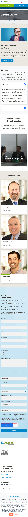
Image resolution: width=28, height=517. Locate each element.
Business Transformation (5, 23)
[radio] (14, 352)
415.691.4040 (4, 474)
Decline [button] (16, 514)
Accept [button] (11, 514)
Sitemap (20, 494)
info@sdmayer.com (6, 477)
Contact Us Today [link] (6, 60)
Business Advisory (12, 20)
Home (2, 20)
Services (6, 20)
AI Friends (17, 496)
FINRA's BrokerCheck (13, 494)
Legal (24, 494)
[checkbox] (14, 353)
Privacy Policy (11, 496)
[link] (7, 443)
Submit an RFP (5, 494)
